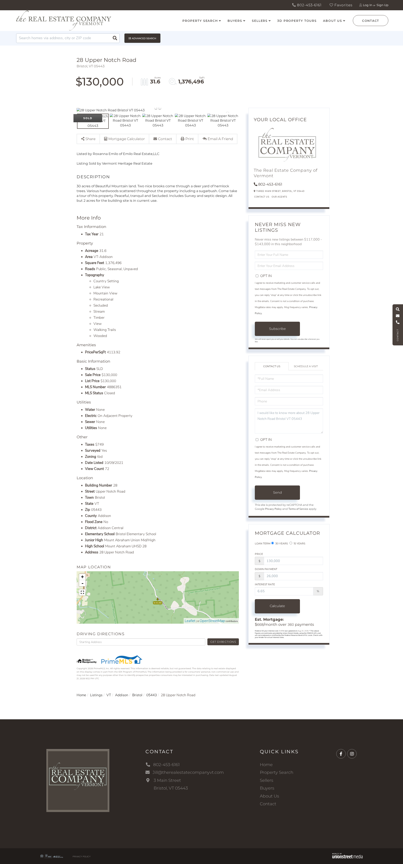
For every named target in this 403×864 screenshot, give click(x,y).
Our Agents (279, 196)
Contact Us (261, 196)
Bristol (137, 695)
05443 (151, 695)
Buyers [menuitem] (235, 21)
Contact (370, 21)
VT (108, 695)
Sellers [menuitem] (260, 21)
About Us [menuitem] (332, 21)
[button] (114, 38)
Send (277, 492)
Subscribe (277, 329)
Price (259, 554)
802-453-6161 (309, 5)
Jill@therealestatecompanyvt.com (188, 772)
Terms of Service (298, 509)
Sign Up (382, 5)
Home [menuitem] (266, 764)
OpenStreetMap (212, 620)
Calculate (277, 606)
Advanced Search (144, 38)
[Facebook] (340, 754)
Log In (367, 5)
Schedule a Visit (306, 366)
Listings (96, 695)
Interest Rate (265, 584)
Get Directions (223, 641)
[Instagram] (351, 754)
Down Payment (266, 569)
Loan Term (262, 543)
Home (81, 695)
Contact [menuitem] (268, 803)
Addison (121, 695)
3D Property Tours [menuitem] (297, 21)
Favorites (342, 5)
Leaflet (190, 620)
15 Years (299, 543)
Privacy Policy (273, 509)
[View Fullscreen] (82, 592)
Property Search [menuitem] (200, 21)
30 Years (281, 543)
